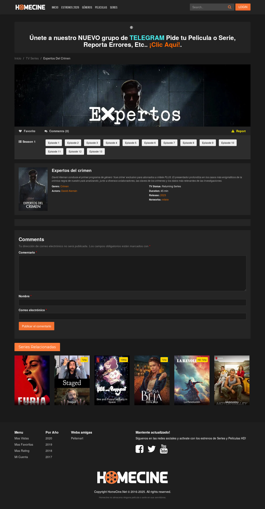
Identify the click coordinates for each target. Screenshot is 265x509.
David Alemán (69, 190)
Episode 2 (73, 142)
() (59, 131)
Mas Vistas (21, 438)
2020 (49, 438)
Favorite (29, 131)
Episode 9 (207, 142)
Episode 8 (188, 142)
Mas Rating (21, 451)
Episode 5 (130, 142)
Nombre (25, 296)
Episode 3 (92, 142)
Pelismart (77, 438)
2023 (163, 195)
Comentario (28, 252)
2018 (49, 451)
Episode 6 (150, 142)
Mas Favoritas (23, 444)
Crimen (64, 186)
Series (113, 7)
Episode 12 (75, 151)
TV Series (32, 58)
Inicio (55, 7)
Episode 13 (95, 151)
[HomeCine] (30, 7)
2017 (49, 457)
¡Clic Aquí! (164, 44)
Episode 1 (53, 142)
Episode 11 (54, 151)
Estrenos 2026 (70, 7)
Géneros (87, 7)
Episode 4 (111, 142)
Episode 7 (169, 142)
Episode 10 (227, 142)
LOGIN (242, 7)
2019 (49, 444)
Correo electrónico (33, 310)
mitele (165, 199)
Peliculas (101, 7)
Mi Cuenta (21, 457)
